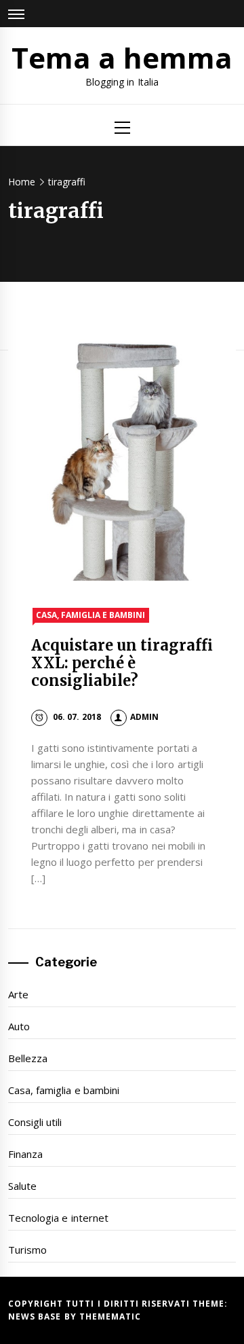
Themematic (110, 1316)
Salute (22, 1186)
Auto (19, 1026)
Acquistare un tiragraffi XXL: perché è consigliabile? (122, 663)
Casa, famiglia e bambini (91, 615)
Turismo (27, 1249)
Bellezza (27, 1058)
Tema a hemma (122, 57)
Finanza (25, 1154)
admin (144, 717)
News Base (36, 1316)
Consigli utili (35, 1122)
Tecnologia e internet (58, 1217)
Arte (18, 994)
